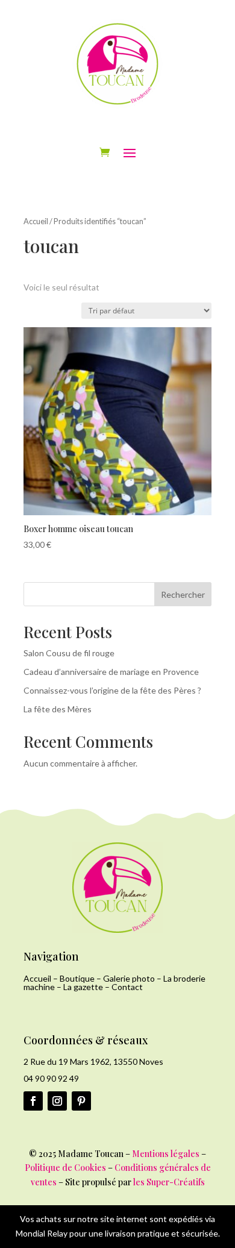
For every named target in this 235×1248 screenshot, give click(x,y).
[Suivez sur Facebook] (33, 1101)
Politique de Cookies (65, 1167)
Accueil (36, 221)
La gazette (83, 987)
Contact (127, 987)
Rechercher (183, 594)
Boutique (77, 978)
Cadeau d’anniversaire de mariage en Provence (111, 671)
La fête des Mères (58, 709)
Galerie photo (129, 978)
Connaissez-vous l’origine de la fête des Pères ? (112, 690)
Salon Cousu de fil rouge (69, 653)
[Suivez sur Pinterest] (81, 1101)
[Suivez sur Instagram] (57, 1101)
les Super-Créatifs (169, 1182)
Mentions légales (165, 1153)
